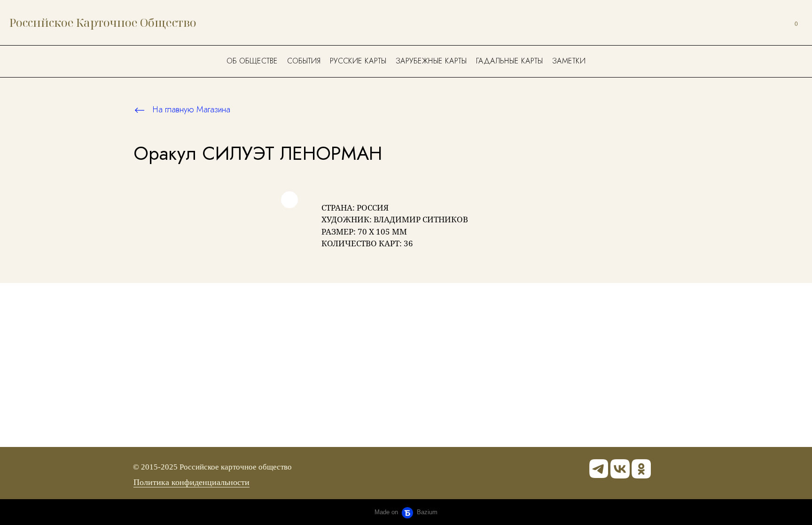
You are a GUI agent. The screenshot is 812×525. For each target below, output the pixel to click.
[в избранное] (289, 199)
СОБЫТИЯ (303, 60)
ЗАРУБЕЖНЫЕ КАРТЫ (431, 60)
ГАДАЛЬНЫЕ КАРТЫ (509, 60)
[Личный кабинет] (773, 22)
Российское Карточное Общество (102, 22)
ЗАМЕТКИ (569, 60)
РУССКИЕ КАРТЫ (358, 60)
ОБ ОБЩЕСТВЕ (252, 60)
